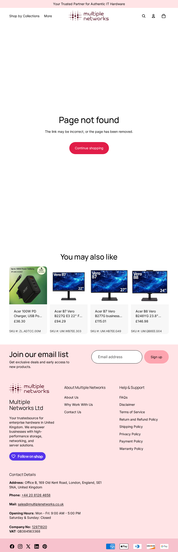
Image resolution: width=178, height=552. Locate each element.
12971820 (39, 527)
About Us (71, 397)
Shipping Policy (131, 427)
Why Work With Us (78, 404)
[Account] (153, 16)
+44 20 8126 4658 (36, 495)
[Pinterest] (45, 546)
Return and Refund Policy (138, 419)
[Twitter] (28, 546)
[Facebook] (12, 546)
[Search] (144, 16)
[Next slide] (42, 285)
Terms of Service (132, 412)
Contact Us (72, 412)
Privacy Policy (130, 434)
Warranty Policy (131, 449)
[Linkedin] (36, 546)
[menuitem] (48, 16)
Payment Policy (131, 441)
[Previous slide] (14, 285)
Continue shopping (89, 148)
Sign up (156, 357)
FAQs (123, 397)
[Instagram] (20, 546)
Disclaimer (127, 404)
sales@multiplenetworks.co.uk (41, 504)
